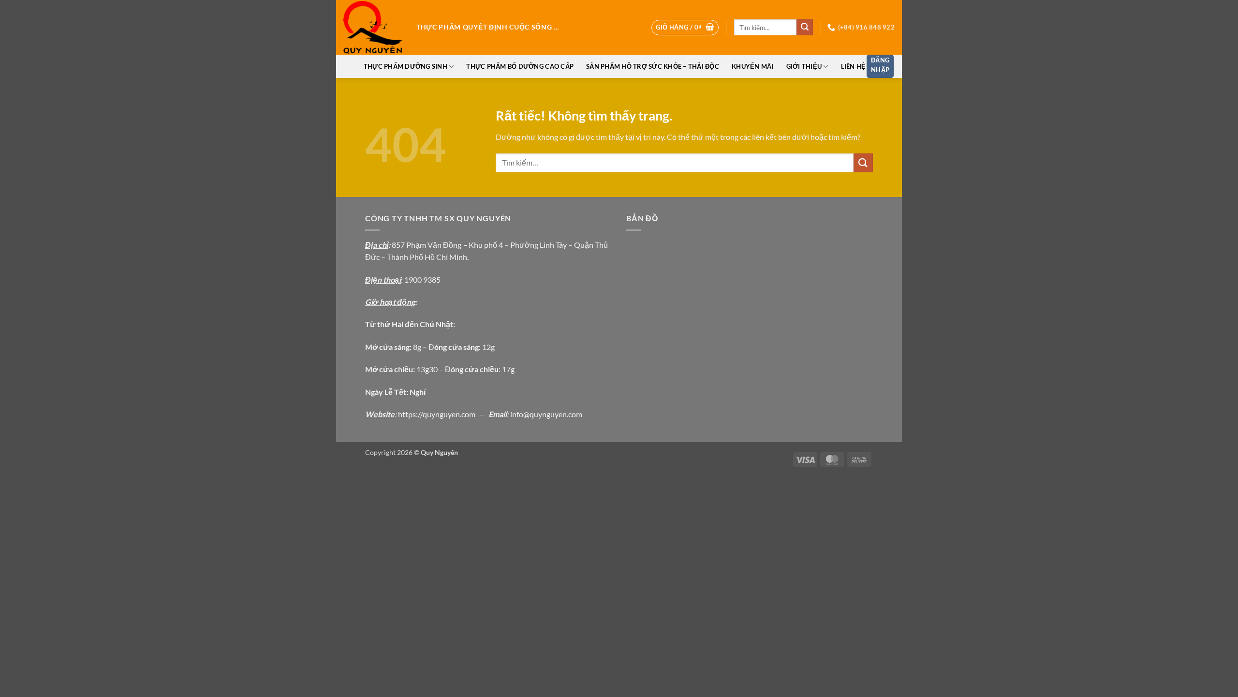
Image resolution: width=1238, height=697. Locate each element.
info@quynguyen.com (546, 414)
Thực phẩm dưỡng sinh (405, 66)
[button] (685, 27)
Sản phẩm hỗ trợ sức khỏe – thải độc (652, 66)
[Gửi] (804, 27)
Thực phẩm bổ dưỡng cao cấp (520, 66)
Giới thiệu (804, 66)
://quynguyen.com (445, 414)
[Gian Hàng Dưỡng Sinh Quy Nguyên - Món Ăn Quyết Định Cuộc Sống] (372, 27)
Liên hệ (853, 66)
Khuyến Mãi (753, 66)
